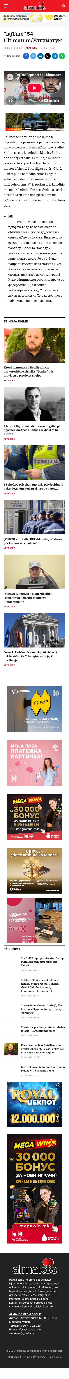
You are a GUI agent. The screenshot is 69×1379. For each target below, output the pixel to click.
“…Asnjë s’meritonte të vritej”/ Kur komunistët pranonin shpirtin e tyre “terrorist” (42, 1009)
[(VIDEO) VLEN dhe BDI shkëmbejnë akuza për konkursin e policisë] (34, 517)
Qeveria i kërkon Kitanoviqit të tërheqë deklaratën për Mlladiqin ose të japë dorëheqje (30, 656)
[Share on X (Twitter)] (33, 56)
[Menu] (6, 6)
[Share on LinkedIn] (40, 56)
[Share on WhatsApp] (62, 56)
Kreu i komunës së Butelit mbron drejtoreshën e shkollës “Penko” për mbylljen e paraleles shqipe (28, 371)
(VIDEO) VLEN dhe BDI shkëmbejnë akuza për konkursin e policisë (33, 541)
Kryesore (31, 48)
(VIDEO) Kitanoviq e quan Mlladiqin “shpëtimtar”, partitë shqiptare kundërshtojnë (28, 597)
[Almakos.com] (35, 6)
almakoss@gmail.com (22, 1333)
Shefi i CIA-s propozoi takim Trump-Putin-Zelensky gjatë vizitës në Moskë (43, 961)
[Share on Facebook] (26, 56)
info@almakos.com (29, 1329)
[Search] (63, 6)
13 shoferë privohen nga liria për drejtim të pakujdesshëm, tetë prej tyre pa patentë (33, 486)
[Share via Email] (48, 56)
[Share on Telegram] (55, 56)
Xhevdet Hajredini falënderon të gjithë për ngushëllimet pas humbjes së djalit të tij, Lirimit (33, 430)
